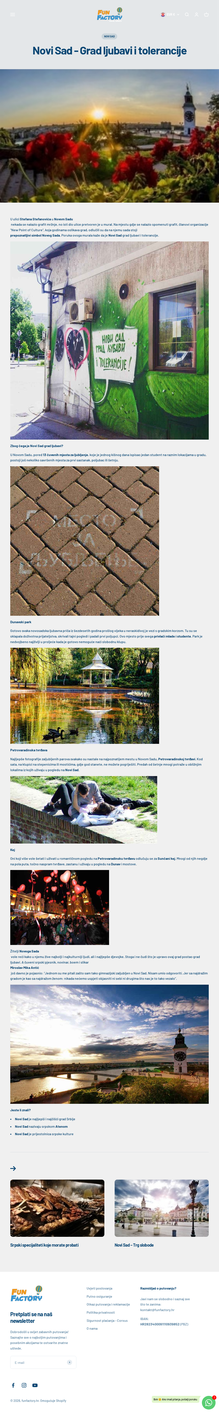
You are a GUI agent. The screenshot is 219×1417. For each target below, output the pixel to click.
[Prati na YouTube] (35, 1385)
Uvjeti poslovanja (99, 1288)
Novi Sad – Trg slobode (134, 1244)
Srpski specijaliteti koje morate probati (44, 1244)
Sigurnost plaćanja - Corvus (107, 1320)
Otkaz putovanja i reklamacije (108, 1304)
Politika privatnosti (101, 1312)
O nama (92, 1328)
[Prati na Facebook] (13, 1385)
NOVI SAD (109, 36)
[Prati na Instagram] (24, 1385)
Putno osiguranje (99, 1296)
